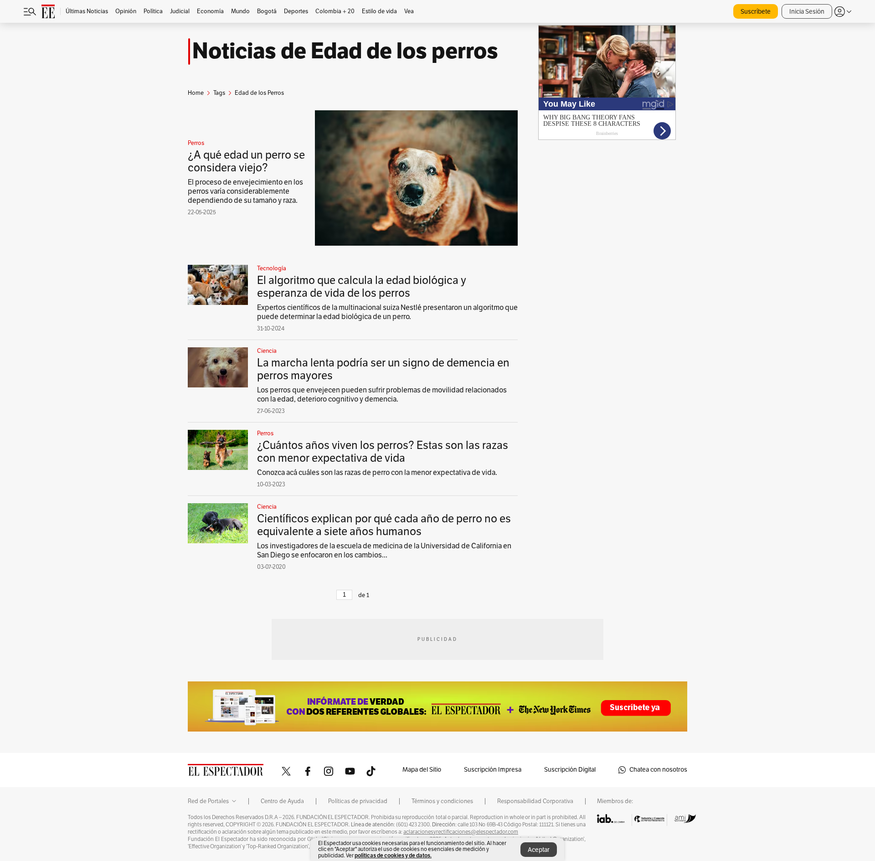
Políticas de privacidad (357, 801)
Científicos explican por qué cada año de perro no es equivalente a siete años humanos (384, 525)
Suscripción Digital (570, 769)
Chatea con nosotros (658, 769)
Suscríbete (756, 11)
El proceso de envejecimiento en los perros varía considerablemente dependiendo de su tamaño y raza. (245, 191)
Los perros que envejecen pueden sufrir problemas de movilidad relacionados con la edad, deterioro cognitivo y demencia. (382, 395)
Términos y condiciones (442, 801)
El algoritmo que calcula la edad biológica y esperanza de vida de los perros (361, 286)
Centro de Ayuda (282, 801)
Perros (196, 143)
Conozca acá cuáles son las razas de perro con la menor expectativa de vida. (377, 472)
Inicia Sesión (806, 11)
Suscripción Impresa (492, 769)
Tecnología (271, 268)
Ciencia (267, 351)
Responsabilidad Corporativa (535, 801)
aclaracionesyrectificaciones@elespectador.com (460, 832)
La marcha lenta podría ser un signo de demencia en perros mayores (383, 369)
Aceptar (539, 850)
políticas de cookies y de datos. (393, 855)
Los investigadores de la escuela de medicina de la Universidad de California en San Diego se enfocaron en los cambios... (384, 550)
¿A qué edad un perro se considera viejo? (246, 161)
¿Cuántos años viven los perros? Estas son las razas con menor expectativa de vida (382, 451)
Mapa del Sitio (421, 769)
